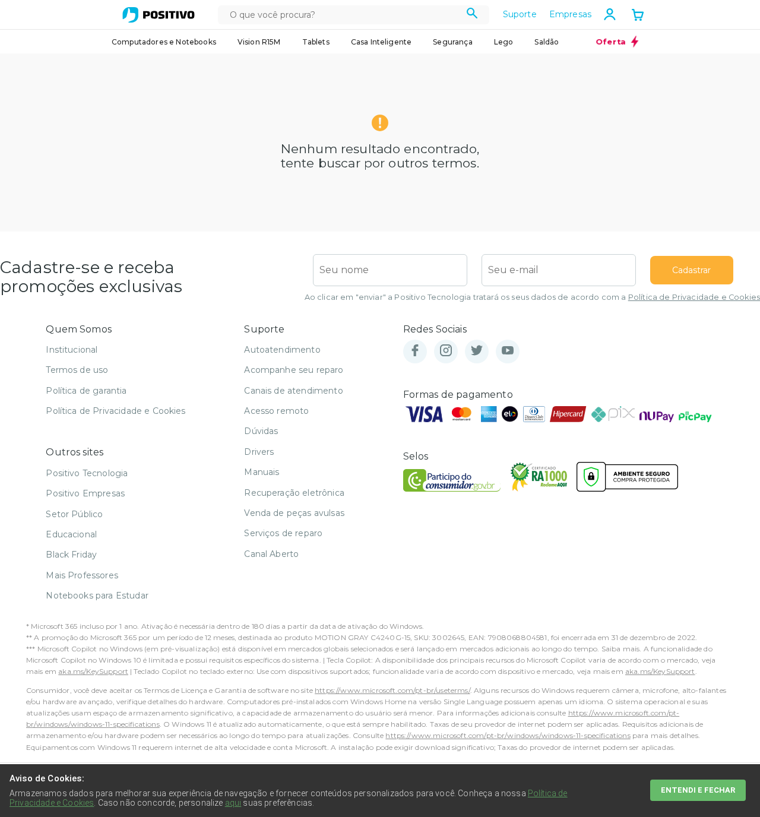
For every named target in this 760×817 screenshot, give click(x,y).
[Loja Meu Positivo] (158, 15)
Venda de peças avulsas (294, 513)
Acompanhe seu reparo (293, 370)
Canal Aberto (271, 554)
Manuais (261, 472)
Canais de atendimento (293, 390)
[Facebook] (415, 351)
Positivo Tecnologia (87, 473)
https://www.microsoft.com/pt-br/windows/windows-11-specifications (507, 735)
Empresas (570, 14)
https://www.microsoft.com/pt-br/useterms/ (392, 690)
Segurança (452, 41)
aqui (233, 803)
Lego (504, 41)
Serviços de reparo (283, 533)
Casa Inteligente (381, 41)
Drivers (259, 451)
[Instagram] (446, 351)
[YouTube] (508, 351)
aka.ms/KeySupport (93, 671)
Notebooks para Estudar (97, 595)
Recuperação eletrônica (294, 492)
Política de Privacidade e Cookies (694, 297)
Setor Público (74, 514)
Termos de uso (77, 370)
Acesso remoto (276, 411)
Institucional (71, 349)
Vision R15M (259, 41)
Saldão (546, 41)
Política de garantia (86, 390)
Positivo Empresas (85, 493)
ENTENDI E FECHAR (698, 790)
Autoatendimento (282, 349)
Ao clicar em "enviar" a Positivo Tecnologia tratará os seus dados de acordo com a (532, 297)
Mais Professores (82, 575)
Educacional (71, 534)
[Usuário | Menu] (610, 14)
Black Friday (71, 554)
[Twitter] (477, 351)
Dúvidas (261, 431)
